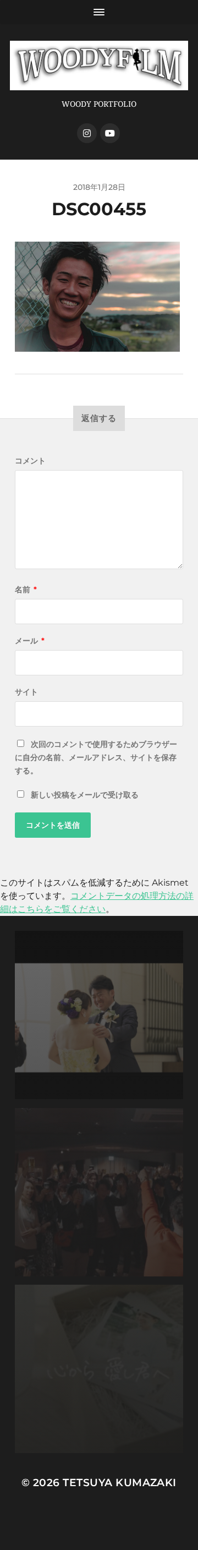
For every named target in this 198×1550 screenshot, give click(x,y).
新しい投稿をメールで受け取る (85, 795)
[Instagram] (87, 133)
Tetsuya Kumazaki (120, 1482)
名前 (26, 589)
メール (30, 641)
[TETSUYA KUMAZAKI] (99, 65)
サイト (26, 692)
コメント (30, 461)
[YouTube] (110, 133)
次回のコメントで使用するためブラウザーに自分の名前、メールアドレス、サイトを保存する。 (96, 757)
